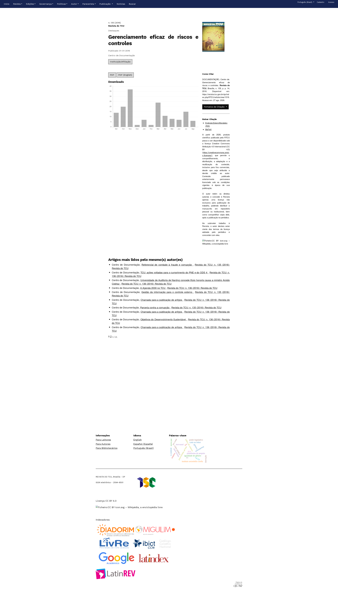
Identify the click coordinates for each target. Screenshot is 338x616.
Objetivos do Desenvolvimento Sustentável (163, 319)
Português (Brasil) (143, 448)
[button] (17, 4)
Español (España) (143, 444)
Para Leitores (103, 439)
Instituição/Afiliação (120, 61)
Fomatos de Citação (214, 107)
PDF (112, 75)
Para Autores (103, 444)
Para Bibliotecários (106, 448)
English (137, 439)
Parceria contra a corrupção (155, 307)
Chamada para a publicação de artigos (162, 299)
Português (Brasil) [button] (305, 2)
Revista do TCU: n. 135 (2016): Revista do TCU (196, 307)
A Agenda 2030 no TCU (153, 288)
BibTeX (208, 129)
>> (115, 336)
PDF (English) (125, 75)
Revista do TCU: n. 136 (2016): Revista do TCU (146, 283)
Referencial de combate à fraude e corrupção (167, 264)
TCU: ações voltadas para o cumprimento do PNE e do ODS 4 (174, 272)
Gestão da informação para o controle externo (167, 292)
